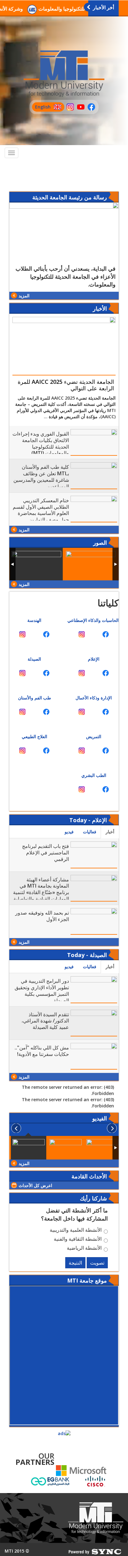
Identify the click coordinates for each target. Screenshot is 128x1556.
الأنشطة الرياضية (84, 1248)
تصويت (97, 1262)
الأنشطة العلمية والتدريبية (76, 1230)
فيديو (69, 832)
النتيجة (75, 1262)
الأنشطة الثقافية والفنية (78, 1239)
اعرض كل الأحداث (35, 1185)
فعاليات (89, 832)
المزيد (24, 296)
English (41, 108)
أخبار (110, 832)
